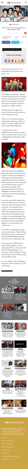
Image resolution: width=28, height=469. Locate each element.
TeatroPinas (7, 368)
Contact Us (4, 437)
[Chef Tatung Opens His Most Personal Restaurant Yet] (20, 403)
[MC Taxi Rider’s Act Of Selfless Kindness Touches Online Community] (20, 326)
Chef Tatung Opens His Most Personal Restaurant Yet (20, 411)
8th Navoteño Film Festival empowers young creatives (7, 392)
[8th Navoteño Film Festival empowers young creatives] (8, 384)
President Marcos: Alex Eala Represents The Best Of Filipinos (7, 412)
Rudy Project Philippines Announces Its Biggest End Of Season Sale (20, 353)
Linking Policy (5, 459)
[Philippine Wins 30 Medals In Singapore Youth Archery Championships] (8, 307)
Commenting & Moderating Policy (10, 456)
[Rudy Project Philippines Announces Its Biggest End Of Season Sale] (20, 344)
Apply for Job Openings (7, 440)
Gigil (7, 74)
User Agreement (6, 450)
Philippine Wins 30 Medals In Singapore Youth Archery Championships (7, 315)
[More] (22, 42)
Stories (7, 388)
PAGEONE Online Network (13, 33)
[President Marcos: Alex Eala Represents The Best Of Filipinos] (8, 403)
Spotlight (20, 349)
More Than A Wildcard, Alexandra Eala (20, 314)
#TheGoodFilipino (20, 331)
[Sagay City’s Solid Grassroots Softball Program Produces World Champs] (8, 289)
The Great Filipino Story (7, 331)
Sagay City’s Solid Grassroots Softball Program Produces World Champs (7, 296)
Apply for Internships (7, 443)
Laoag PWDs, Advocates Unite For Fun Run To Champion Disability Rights (20, 372)
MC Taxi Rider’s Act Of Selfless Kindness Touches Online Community (20, 335)
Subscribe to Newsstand (8, 447)
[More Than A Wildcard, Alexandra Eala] (20, 307)
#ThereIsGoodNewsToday (20, 368)
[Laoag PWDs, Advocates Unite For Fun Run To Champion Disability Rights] (20, 363)
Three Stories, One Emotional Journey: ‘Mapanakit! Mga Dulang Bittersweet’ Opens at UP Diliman (8, 373)
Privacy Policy (5, 453)
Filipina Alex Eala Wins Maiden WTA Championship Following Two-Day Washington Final (20, 297)
